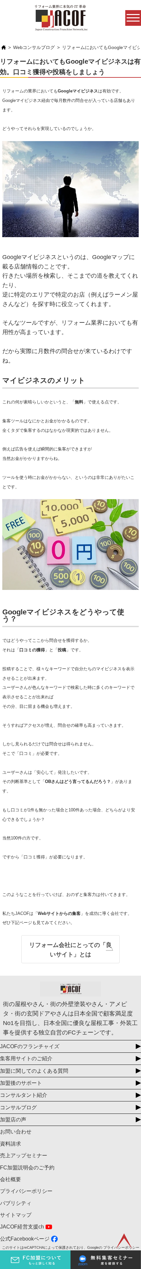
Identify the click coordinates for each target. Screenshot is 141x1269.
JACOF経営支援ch (22, 1226)
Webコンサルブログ (34, 47)
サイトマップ (15, 1215)
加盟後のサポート (21, 1083)
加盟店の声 (13, 1119)
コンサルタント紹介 (23, 1095)
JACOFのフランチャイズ (29, 1046)
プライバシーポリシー (26, 1191)
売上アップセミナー (23, 1155)
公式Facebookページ (25, 1239)
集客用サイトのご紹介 (26, 1058)
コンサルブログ (18, 1107)
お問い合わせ (15, 1131)
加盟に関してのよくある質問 (34, 1071)
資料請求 (10, 1144)
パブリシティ (15, 1203)
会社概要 (10, 1179)
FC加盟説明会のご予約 (27, 1167)
